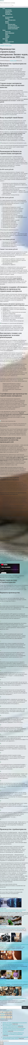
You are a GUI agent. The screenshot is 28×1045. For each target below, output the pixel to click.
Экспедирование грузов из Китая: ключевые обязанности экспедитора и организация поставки (14, 1030)
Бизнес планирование (9, 33)
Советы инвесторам (9, 41)
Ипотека (7, 21)
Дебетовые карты (11, 20)
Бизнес (4, 30)
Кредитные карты (11, 24)
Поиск (1, 1005)
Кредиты (7, 23)
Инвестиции (5, 38)
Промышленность (6, 43)
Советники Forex (8, 14)
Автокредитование (9, 17)
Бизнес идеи (7, 31)
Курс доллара (2, 1013)
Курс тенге (2, 1016)
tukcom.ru (2, 0)
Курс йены (2, 1018)
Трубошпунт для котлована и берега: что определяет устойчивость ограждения (13, 1033)
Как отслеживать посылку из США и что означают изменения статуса (13, 1026)
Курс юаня (2, 1017)
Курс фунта (2, 1015)
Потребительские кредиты (13, 27)
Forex (4, 8)
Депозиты (7, 18)
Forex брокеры (8, 10)
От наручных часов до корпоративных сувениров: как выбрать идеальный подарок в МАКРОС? (14, 945)
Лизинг (6, 34)
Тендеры (7, 37)
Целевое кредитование (13, 28)
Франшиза (7, 36)
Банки (4, 15)
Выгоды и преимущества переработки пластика (12, 927)
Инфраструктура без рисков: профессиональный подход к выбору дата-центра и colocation (13, 910)
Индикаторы (7, 12)
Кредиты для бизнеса (12, 25)
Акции (6, 40)
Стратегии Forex (8, 11)
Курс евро (2, 1014)
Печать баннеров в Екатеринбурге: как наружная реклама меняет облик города (15, 1037)
